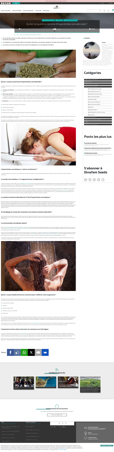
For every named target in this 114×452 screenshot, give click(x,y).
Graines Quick (46, 10)
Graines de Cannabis (5, 10)
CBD (88, 121)
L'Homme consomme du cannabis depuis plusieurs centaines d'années (18, 228)
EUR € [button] (111, 3)
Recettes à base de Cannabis (94, 119)
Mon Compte (108, 11)
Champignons (93, 99)
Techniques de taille (95, 91)
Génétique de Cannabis (92, 84)
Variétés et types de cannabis (91, 152)
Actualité (60, 20)
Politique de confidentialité (32, 433)
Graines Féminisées (16, 10)
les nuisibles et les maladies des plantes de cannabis (51, 233)
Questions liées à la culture (8, 437)
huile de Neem (33, 233)
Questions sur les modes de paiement (10, 431)
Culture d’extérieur (95, 104)
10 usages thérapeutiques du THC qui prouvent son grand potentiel (46, 385)
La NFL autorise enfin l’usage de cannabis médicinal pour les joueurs (23, 386)
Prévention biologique (96, 94)
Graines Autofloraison (28, 10)
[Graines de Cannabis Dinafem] (14, 35)
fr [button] (102, 3)
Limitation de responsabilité (32, 436)
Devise (108, 3)
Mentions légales (30, 426)
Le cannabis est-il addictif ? (91, 142)
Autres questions (5, 441)
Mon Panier (112, 11)
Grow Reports (93, 109)
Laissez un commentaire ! (57, 414)
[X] (31, 352)
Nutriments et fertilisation (97, 112)
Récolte (92, 107)
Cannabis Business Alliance (63, 190)
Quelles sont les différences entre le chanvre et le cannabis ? (98, 147)
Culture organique (95, 96)
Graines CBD (38, 10)
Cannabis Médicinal (49, 20)
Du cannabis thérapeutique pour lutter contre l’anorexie (67, 385)
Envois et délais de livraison (32, 429)
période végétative (35, 323)
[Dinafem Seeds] (56, 7)
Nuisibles (92, 114)
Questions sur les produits (8, 434)
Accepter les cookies (106, 445)
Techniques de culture (95, 88)
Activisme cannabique (92, 79)
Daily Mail (30, 183)
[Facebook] (10, 352)
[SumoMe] (45, 352)
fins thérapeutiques (23, 333)
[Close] (112, 1)
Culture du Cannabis (92, 86)
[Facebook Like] (17, 352)
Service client (104, 11)
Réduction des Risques (71, 20)
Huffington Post (23, 183)
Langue (100, 3)
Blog (16, 3)
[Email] (38, 352)
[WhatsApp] (24, 352)
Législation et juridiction (31, 439)
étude (70, 188)
